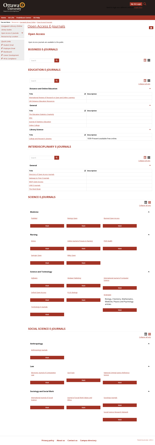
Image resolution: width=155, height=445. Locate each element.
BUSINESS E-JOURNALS (43, 49)
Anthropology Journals (39, 350)
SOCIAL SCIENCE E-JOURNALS (46, 329)
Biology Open (72, 218)
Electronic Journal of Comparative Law (43, 374)
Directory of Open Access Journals (41, 174)
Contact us (72, 440)
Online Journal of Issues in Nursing (80, 241)
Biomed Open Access (111, 218)
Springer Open (36, 255)
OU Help (36, 18)
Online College (34, 125)
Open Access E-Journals (44, 22)
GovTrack (70, 373)
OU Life (11, 18)
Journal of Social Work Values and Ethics (79, 399)
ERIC (30, 118)
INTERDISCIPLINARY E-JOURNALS (49, 146)
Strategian (107, 295)
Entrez (33, 241)
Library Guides (6, 30)
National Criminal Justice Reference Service (116, 374)
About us (61, 440)
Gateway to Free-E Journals (39, 178)
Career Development (11, 55)
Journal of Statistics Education (40, 122)
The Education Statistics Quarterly (41, 114)
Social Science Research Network (116, 412)
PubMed (34, 218)
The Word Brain (35, 189)
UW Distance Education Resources (41, 101)
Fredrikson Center (23, 18)
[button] (150, 88)
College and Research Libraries (40, 139)
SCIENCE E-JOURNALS (41, 197)
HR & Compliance (9, 59)
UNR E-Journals (34, 185)
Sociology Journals (110, 398)
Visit (50, 226)
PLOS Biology (72, 292)
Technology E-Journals (39, 307)
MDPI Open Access (36, 182)
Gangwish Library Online (28, 22)
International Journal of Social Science (42, 399)
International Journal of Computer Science (116, 279)
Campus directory (88, 440)
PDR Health (108, 241)
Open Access (36, 34)
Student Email (8, 45)
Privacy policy (48, 440)
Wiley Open (71, 255)
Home (3, 18)
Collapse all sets (144, 84)
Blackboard (7, 52)
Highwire (34, 278)
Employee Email (9, 48)
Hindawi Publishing (74, 278)
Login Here (138, 7)
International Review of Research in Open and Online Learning (52, 97)
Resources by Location (9, 36)
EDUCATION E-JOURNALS (44, 69)
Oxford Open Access (38, 292)
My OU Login (136, 4)
